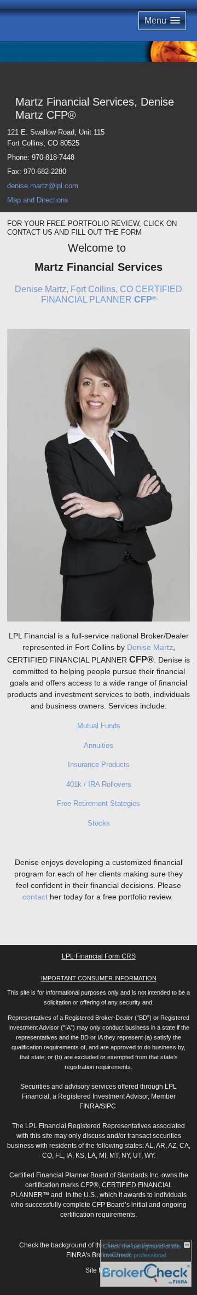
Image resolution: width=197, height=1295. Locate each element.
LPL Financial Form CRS (99, 956)
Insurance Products (99, 764)
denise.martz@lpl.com (42, 186)
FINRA (89, 1106)
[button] (162, 20)
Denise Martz (150, 647)
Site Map (98, 1270)
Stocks (99, 823)
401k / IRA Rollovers (98, 784)
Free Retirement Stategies (98, 803)
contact (35, 896)
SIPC (108, 1106)
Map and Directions (37, 200)
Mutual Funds (98, 726)
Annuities (98, 745)
